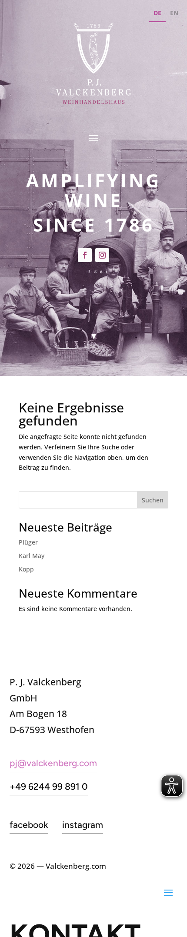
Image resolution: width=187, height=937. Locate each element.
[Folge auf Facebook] (85, 255)
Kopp (26, 569)
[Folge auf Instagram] (102, 255)
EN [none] (174, 13)
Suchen (153, 500)
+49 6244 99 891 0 (49, 786)
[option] (174, 14)
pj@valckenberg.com (53, 763)
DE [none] (157, 13)
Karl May (31, 556)
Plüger (28, 542)
